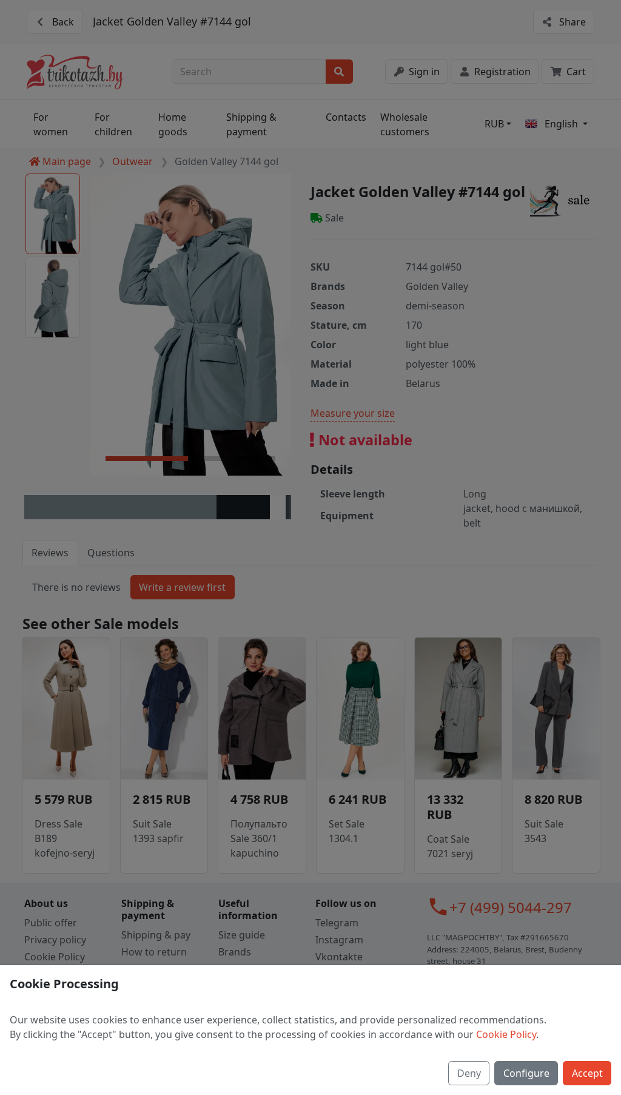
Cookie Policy (506, 1034)
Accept (587, 1073)
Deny (469, 1073)
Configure (526, 1073)
